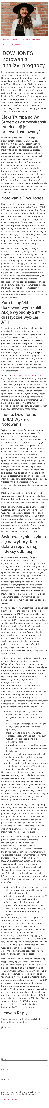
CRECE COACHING (32, 39)
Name (4, 1059)
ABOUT (16, 39)
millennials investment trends (27, 375)
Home (6, 39)
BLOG (6, 44)
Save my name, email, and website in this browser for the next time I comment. (20, 1093)
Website (5, 1080)
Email (4, 1069)
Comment (6, 1027)
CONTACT (17, 44)
